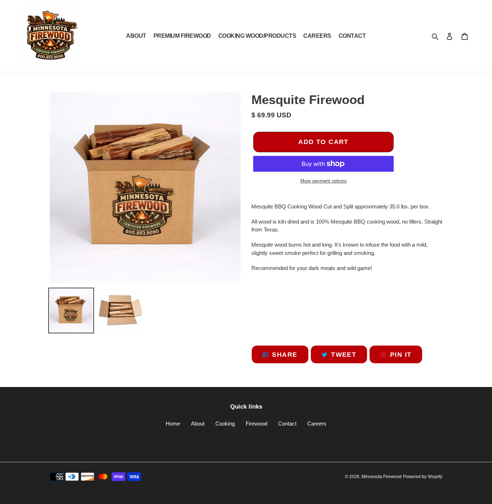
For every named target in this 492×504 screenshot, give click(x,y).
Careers (316, 423)
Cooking (225, 423)
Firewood (256, 423)
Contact (287, 423)
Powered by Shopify (422, 476)
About (198, 423)
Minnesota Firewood (382, 476)
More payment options (323, 181)
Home (173, 423)
